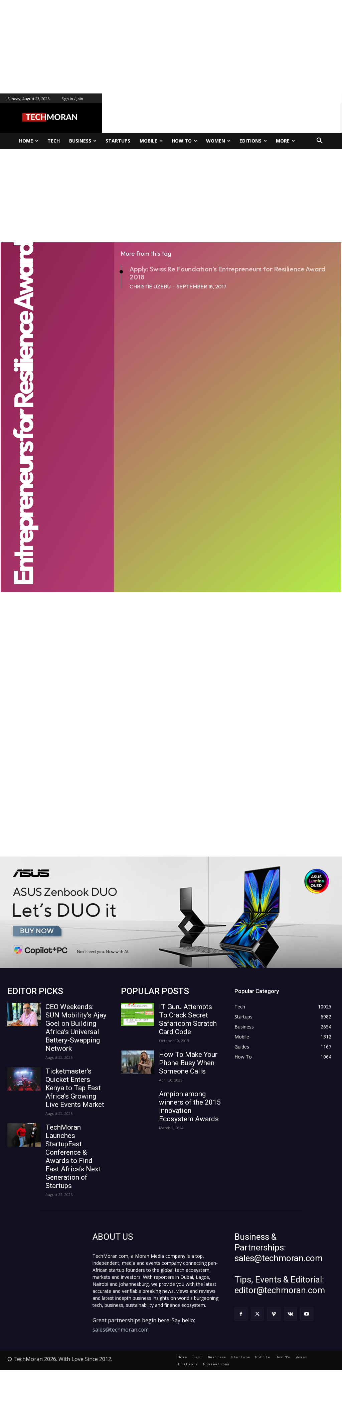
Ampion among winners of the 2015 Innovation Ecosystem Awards (190, 1106)
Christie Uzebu (150, 286)
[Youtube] (306, 1314)
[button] (320, 141)
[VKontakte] (290, 1314)
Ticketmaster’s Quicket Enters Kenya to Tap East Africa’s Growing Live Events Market (74, 1088)
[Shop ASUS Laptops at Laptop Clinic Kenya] (171, 912)
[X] (257, 1314)
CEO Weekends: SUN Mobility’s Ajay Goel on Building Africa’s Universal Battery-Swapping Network (76, 1028)
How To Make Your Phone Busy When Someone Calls (188, 1062)
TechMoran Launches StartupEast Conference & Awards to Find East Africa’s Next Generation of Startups (73, 1156)
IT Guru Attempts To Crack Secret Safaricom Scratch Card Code (188, 1019)
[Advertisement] (171, 46)
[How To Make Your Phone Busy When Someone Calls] (137, 1062)
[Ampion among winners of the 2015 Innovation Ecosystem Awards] (137, 1101)
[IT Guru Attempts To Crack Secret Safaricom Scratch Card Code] (137, 1014)
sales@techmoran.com (121, 1329)
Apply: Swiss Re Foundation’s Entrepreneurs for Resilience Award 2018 (228, 273)
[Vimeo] (273, 1314)
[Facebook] (240, 1314)
